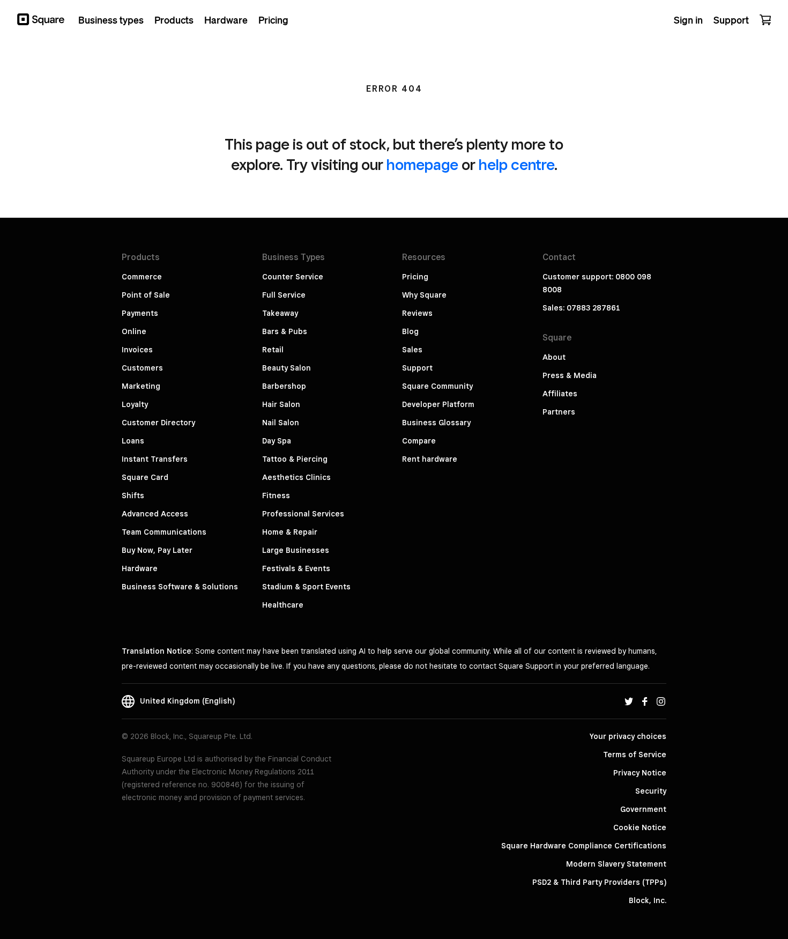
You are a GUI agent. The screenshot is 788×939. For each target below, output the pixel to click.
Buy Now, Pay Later (157, 550)
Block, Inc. (647, 900)
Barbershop (284, 386)
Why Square (424, 295)
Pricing (415, 276)
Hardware (140, 568)
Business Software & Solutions (180, 586)
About (554, 357)
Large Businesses (295, 550)
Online (134, 331)
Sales (412, 349)
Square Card (145, 477)
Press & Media (569, 375)
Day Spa (276, 441)
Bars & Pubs (284, 331)
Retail (273, 349)
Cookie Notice (639, 827)
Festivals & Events (296, 568)
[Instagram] (661, 701)
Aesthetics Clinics (296, 477)
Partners (558, 412)
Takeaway (280, 313)
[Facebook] (645, 701)
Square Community (437, 386)
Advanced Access (155, 513)
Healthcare (282, 605)
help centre (516, 164)
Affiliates (559, 393)
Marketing (141, 386)
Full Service (284, 295)
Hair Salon (281, 404)
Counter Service (292, 276)
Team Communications (164, 532)
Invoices (137, 349)
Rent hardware (429, 459)
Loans (133, 441)
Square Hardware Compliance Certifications (583, 845)
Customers (142, 368)
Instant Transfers (155, 459)
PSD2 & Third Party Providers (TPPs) (599, 882)
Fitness (276, 495)
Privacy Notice (639, 772)
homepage (422, 164)
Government (643, 809)
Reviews (417, 313)
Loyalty (135, 404)
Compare (419, 441)
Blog (410, 331)
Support (417, 368)
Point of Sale (146, 295)
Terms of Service (634, 754)
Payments (140, 313)
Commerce (142, 276)
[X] (628, 701)
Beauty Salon (286, 368)
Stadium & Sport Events (306, 586)
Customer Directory (158, 422)
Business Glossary (436, 422)
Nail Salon (280, 422)
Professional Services (303, 513)
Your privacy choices (628, 736)
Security (650, 791)
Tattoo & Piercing (295, 459)
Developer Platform (438, 404)
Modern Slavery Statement (616, 864)
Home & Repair (289, 532)
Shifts (133, 495)
